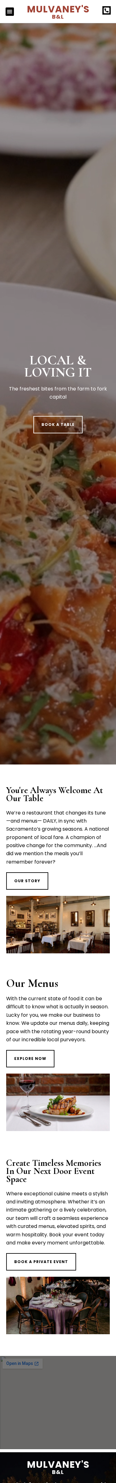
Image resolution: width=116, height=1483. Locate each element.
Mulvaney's (58, 11)
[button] (10, 11)
